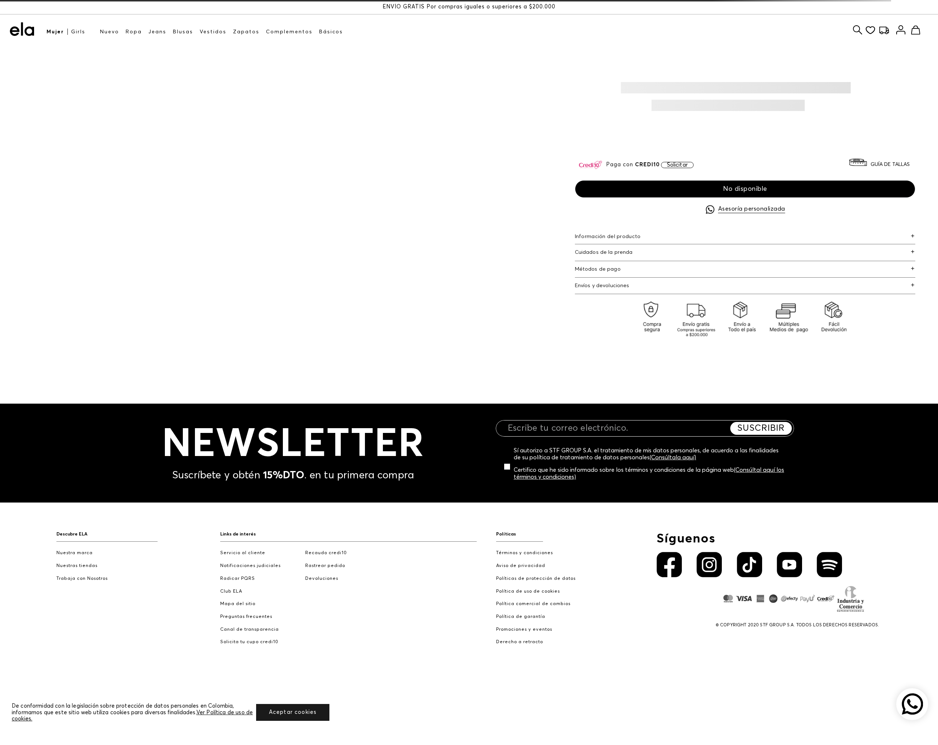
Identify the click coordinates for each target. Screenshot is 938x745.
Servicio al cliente (242, 553)
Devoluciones (321, 578)
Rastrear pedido (325, 565)
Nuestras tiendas (76, 565)
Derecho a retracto (519, 642)
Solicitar (677, 165)
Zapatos (246, 31)
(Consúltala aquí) (673, 457)
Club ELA (231, 591)
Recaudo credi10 (326, 553)
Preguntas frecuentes (246, 616)
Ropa (134, 31)
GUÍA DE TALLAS (890, 164)
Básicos (331, 31)
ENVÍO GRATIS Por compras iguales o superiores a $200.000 (469, 7)
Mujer (55, 31)
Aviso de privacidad (520, 565)
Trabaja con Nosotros (82, 578)
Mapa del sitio (237, 603)
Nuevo (109, 31)
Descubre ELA (72, 534)
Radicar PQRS (237, 578)
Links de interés (238, 534)
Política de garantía (520, 616)
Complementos (289, 31)
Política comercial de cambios (533, 603)
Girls (78, 31)
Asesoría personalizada (751, 209)
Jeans (157, 31)
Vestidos (213, 31)
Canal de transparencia (249, 629)
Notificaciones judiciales (250, 565)
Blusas (183, 31)
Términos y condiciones (524, 553)
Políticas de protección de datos (536, 578)
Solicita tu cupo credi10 (249, 642)
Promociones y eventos (524, 629)
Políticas (506, 534)
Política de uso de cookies (528, 591)
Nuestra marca (74, 553)
